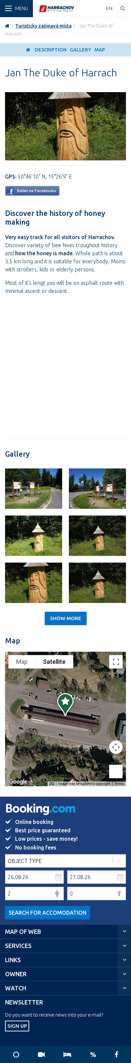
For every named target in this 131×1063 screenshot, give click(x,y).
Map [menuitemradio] (22, 661)
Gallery (80, 49)
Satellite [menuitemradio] (54, 661)
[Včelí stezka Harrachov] (33, 488)
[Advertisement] (65, 365)
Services (18, 946)
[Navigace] (16, 8)
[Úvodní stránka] (70, 8)
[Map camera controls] (116, 747)
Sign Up (17, 1026)
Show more (65, 618)
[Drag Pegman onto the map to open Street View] (116, 771)
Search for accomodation (47, 913)
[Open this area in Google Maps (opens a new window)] (18, 781)
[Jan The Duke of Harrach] (65, 158)
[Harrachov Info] (7, 26)
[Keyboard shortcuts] (51, 784)
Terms (119, 784)
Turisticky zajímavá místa (43, 26)
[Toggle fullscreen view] (116, 662)
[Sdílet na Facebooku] (32, 194)
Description (51, 49)
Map (99, 49)
